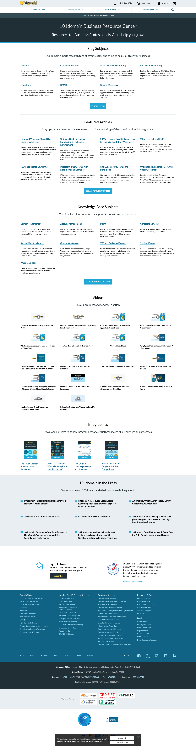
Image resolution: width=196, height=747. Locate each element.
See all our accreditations (133, 581)
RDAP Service (142, 637)
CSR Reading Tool (144, 607)
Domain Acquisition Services (109, 632)
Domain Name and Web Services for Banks (114, 644)
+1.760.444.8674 (68, 677)
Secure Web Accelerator (68, 607)
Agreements (142, 621)
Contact (56, 655)
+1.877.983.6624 (93, 677)
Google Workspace (66, 598)
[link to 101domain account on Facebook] (139, 657)
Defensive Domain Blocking (108, 614)
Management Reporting (107, 626)
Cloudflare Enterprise (67, 612)
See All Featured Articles (98, 191)
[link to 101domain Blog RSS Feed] (174, 657)
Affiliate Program (144, 610)
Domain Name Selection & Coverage (112, 601)
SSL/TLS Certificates (66, 634)
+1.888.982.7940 (137, 677)
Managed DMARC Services (69, 618)
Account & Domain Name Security (111, 638)
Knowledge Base (143, 601)
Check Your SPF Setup (67, 628)
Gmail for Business (66, 601)
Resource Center (143, 598)
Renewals (23, 610)
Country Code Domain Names (31, 598)
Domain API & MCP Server (30, 632)
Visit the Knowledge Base (98, 282)
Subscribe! (58, 576)
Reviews (44, 655)
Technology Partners (106, 641)
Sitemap (89, 655)
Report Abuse (142, 631)
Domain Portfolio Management (110, 607)
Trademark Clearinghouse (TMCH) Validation (115, 610)
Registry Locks (64, 631)
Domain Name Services (107, 598)
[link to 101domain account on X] (148, 657)
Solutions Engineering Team (69, 615)
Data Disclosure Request (147, 640)
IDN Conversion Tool (145, 604)
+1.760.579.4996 (113, 677)
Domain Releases (28, 623)
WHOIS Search (143, 634)
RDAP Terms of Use (144, 627)
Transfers (23, 607)
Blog (79, 655)
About (32, 655)
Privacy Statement (144, 624)
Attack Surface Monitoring (69, 621)
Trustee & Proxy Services (107, 604)
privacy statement (85, 741)
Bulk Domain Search (27, 617)
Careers (68, 655)
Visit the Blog (98, 106)
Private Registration (27, 626)
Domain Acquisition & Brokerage (32, 629)
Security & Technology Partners (110, 635)
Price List (140, 614)
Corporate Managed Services (109, 629)
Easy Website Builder (67, 604)
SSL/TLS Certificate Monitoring (71, 625)
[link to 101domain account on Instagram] (157, 657)
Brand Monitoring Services (108, 620)
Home (22, 655)
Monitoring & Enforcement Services (112, 617)
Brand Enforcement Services (109, 623)
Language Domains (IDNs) (30, 604)
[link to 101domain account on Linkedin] (166, 657)
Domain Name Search (28, 614)
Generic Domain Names (29, 601)
